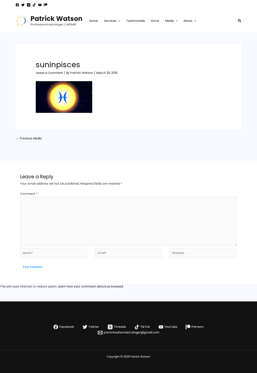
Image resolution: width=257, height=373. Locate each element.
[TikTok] (34, 5)
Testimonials (135, 21)
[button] (118, 21)
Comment (29, 194)
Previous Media (29, 138)
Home (93, 21)
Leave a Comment (49, 73)
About (187, 21)
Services (110, 21)
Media (169, 21)
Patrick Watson (56, 18)
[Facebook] (17, 5)
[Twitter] (23, 5)
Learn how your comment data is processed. (91, 286)
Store (155, 21)
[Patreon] (45, 5)
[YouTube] (40, 5)
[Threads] (28, 5)
